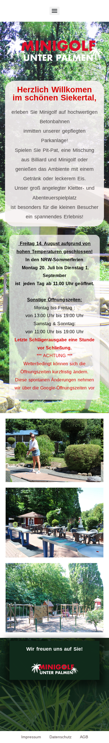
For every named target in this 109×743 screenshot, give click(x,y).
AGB (84, 737)
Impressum (31, 737)
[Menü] (54, 11)
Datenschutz (60, 737)
